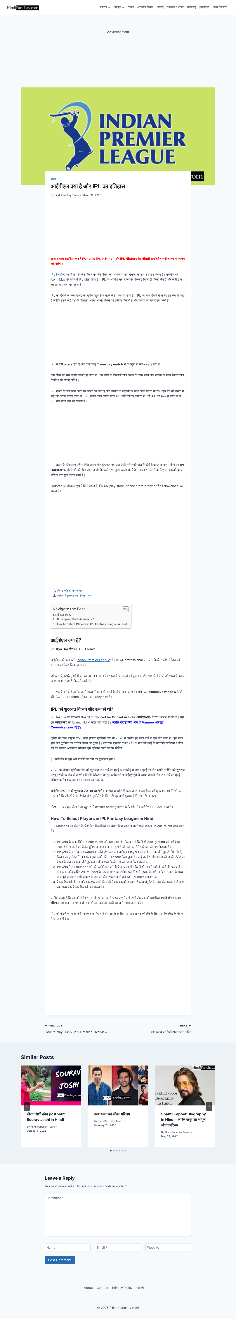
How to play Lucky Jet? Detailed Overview (76, 1029)
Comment (54, 1198)
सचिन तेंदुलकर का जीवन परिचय (75, 595)
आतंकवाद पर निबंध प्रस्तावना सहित (171, 1029)
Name (52, 1247)
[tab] (111, 1150)
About (88, 1288)
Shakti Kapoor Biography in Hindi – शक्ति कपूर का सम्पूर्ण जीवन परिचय (183, 1119)
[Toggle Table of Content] (123, 609)
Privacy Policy (122, 1288)
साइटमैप (140, 1288)
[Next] (209, 1106)
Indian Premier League (93, 660)
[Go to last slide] (27, 1106)
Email (102, 1247)
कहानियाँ (204, 7)
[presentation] (51, 1085)
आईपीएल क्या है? (63, 615)
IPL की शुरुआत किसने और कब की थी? (75, 619)
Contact (102, 1288)
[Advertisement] (118, 60)
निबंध (131, 7)
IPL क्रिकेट (58, 274)
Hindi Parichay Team (66, 195)
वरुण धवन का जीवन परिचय (112, 1114)
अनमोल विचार (145, 7)
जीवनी (53, 179)
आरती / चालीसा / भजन (170, 7)
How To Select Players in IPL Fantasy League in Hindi (92, 624)
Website (153, 1247)
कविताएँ (191, 7)
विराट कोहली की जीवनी (70, 590)
